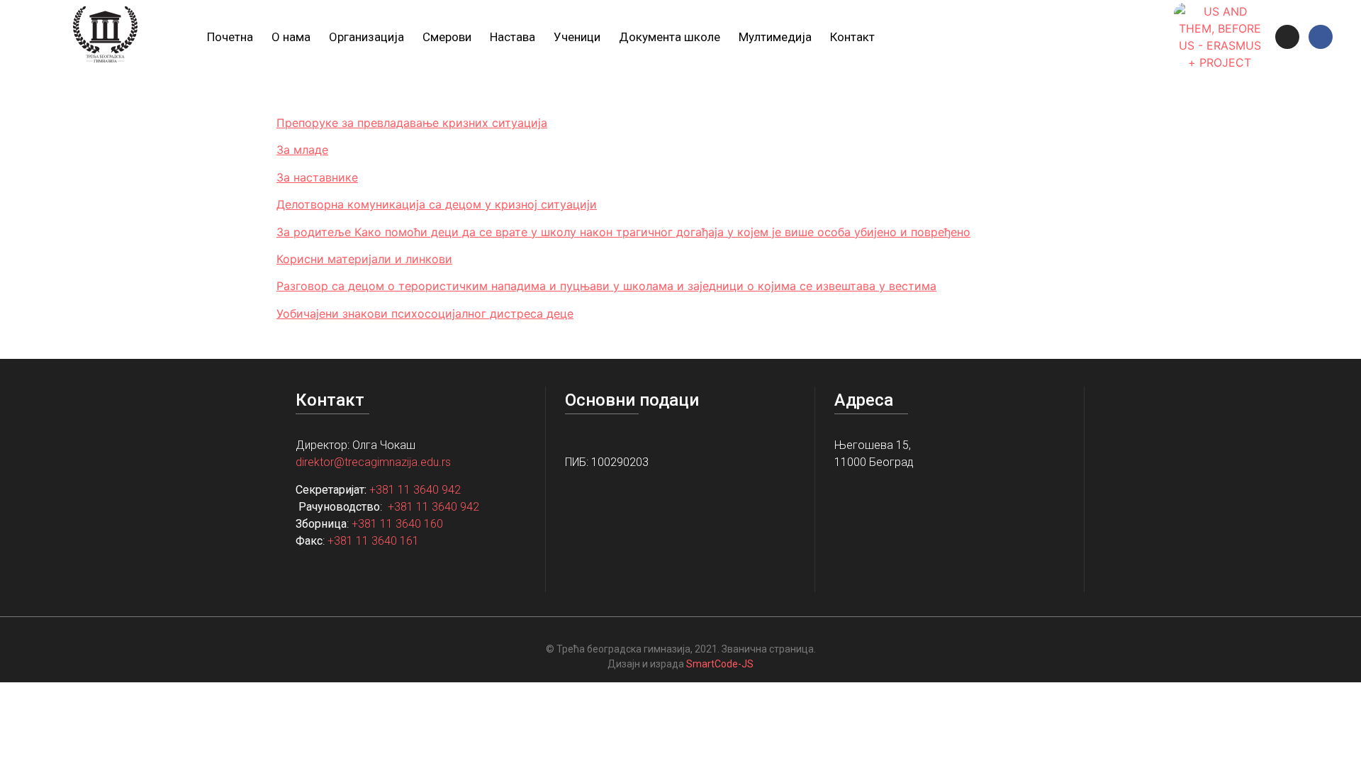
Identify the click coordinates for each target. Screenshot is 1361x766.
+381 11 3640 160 (397, 524)
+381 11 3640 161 (373, 541)
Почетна (230, 37)
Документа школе (669, 37)
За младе (302, 150)
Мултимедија (775, 37)
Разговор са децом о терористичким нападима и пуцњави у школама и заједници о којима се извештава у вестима (606, 286)
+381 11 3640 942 (415, 489)
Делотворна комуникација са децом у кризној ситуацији (436, 204)
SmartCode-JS (720, 664)
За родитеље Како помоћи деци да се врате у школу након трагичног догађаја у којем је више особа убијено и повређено (623, 232)
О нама (290, 37)
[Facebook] (1321, 37)
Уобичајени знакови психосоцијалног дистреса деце (424, 313)
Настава (512, 37)
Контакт (852, 37)
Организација (366, 37)
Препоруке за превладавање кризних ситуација (411, 123)
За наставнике (317, 177)
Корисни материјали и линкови (364, 259)
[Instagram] (1287, 37)
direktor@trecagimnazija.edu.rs (373, 462)
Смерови (446, 37)
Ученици (577, 37)
